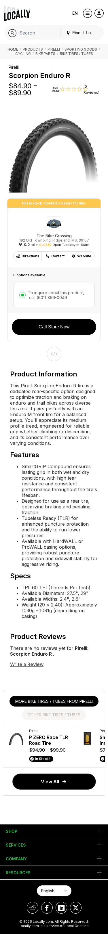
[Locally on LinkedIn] (61, 908)
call (47, 297)
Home (12, 49)
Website (84, 256)
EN (75, 13)
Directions (30, 256)
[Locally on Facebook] (47, 908)
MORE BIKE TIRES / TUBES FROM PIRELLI (54, 701)
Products (33, 49)
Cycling (23, 53)
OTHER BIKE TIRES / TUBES (54, 714)
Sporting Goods (81, 49)
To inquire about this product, (56, 295)
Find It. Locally (85, 32)
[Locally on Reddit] (32, 908)
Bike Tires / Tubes (76, 53)
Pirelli (54, 49)
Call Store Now (54, 326)
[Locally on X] (76, 908)
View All (50, 781)
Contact (58, 256)
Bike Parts (45, 53)
